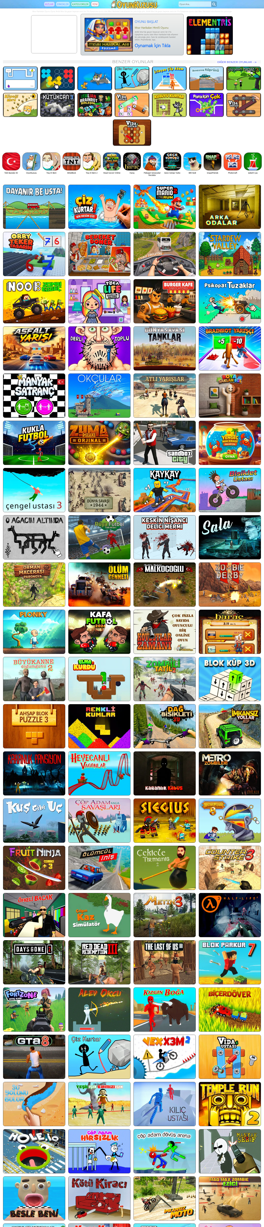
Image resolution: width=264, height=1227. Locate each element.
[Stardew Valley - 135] (230, 254)
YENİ (95, 4)
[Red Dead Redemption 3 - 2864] (99, 962)
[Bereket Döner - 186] (99, 254)
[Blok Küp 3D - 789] (230, 679)
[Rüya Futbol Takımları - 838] (99, 537)
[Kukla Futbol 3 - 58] (34, 443)
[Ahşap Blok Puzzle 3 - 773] (34, 726)
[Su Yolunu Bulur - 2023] (34, 1104)
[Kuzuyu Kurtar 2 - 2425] (169, 104)
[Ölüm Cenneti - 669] (99, 584)
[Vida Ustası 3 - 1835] (132, 132)
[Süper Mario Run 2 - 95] (165, 207)
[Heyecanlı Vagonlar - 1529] (99, 773)
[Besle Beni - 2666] (34, 1198)
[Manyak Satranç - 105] (34, 396)
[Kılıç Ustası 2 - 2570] (165, 1104)
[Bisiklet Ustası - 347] (230, 490)
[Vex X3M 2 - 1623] (165, 1057)
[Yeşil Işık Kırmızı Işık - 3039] (99, 1104)
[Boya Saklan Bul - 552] (230, 396)
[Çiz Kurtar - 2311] (132, 78)
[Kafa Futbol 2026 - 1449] (99, 632)
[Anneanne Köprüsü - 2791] (207, 78)
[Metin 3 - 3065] (165, 915)
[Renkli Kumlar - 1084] (99, 726)
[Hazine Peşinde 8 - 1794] (230, 821)
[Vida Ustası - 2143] (132, 104)
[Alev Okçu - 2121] (99, 1009)
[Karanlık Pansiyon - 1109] (34, 773)
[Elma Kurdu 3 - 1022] (99, 679)
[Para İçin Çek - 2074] (207, 104)
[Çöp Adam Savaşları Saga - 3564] (99, 821)
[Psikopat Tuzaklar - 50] (230, 301)
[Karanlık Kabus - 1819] (165, 773)
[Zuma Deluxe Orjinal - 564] (99, 443)
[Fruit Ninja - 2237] (34, 868)
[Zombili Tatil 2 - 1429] (165, 679)
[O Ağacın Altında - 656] (34, 537)
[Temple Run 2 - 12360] (230, 1104)
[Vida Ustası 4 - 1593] (230, 1057)
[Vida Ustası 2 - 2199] (244, 104)
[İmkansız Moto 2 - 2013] (165, 1198)
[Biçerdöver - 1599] (230, 1009)
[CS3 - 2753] (230, 868)
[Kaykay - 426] (165, 490)
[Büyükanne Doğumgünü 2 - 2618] (34, 679)
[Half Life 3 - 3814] (230, 915)
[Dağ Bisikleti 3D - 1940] (165, 726)
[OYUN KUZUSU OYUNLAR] (135, 7)
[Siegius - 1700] (165, 821)
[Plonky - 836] (34, 632)
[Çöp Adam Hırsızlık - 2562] (99, 1151)
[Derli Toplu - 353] (99, 348)
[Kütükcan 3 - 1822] (58, 104)
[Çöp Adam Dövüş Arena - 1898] (165, 1151)
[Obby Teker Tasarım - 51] (34, 254)
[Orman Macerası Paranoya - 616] (34, 584)
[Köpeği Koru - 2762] (20, 104)
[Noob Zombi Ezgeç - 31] (34, 301)
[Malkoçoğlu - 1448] (165, 584)
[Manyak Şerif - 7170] (230, 1151)
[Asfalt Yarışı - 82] (34, 348)
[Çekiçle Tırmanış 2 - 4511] (165, 868)
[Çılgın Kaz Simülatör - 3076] (99, 915)
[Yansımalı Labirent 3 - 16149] (20, 78)
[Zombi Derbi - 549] (230, 584)
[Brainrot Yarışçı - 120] (230, 348)
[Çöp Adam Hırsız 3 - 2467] (244, 78)
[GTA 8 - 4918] (34, 1057)
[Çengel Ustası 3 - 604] (34, 490)
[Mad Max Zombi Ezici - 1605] (230, 1198)
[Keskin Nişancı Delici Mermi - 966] (165, 537)
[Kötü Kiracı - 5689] (99, 1198)
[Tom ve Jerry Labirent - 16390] (95, 78)
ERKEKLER (63, 4)
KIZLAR (49, 4)
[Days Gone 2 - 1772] (34, 962)
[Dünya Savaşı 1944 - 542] (99, 490)
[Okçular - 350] (99, 396)
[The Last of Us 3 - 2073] (165, 962)
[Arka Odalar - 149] (230, 207)
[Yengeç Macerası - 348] (230, 443)
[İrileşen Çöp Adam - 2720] (169, 78)
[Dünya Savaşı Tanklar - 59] (165, 348)
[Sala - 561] (230, 537)
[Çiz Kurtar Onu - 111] (99, 207)
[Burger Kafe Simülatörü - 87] (165, 301)
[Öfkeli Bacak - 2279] (34, 915)
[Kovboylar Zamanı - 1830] (165, 632)
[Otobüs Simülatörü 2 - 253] (165, 254)
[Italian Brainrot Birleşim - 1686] (95, 104)
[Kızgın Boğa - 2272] (165, 1009)
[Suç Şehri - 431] (165, 443)
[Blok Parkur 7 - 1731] (230, 962)
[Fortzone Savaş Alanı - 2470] (34, 1009)
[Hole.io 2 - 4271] (34, 1151)
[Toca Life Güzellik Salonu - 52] (99, 301)
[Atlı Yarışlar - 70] (165, 396)
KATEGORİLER (80, 4)
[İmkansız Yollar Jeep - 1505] (230, 726)
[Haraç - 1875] (230, 632)
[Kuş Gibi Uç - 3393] (34, 821)
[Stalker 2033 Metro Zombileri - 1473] (230, 773)
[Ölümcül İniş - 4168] (99, 868)
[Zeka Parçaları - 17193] (58, 78)
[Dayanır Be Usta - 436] (34, 207)
